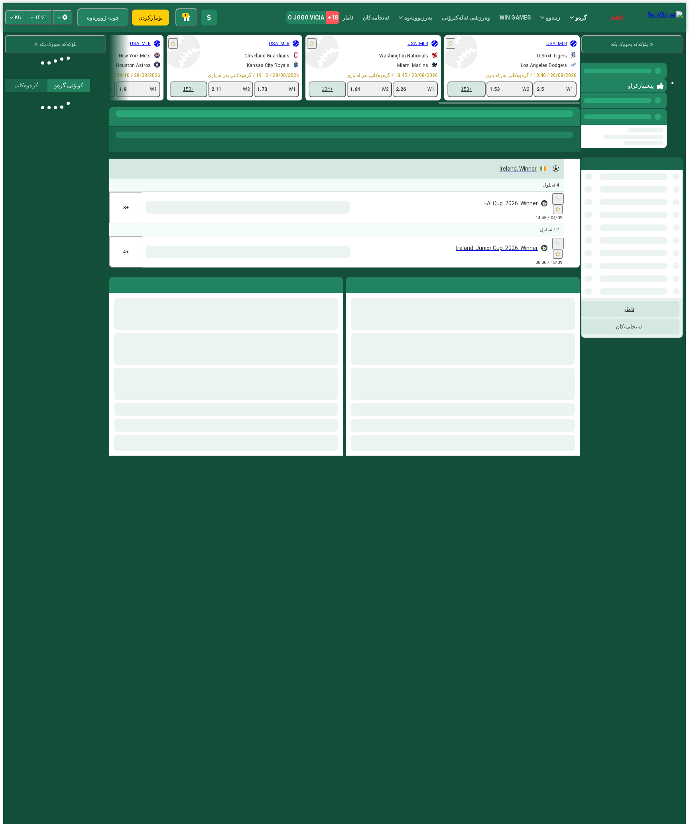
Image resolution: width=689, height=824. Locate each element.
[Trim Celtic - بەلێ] (359, 271)
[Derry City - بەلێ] (359, 207)
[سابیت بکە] (558, 199)
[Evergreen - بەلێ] (426, 271)
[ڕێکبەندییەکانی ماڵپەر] (63, 17)
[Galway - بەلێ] (259, 207)
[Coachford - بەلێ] (326, 271)
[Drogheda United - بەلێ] (326, 207)
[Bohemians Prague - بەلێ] (393, 207)
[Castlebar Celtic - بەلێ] (393, 271)
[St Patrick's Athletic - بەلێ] (426, 207)
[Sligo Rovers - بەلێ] (192, 207)
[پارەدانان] (209, 18)
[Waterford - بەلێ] (293, 207)
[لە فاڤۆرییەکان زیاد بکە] (450, 43)
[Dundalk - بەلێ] (226, 207)
